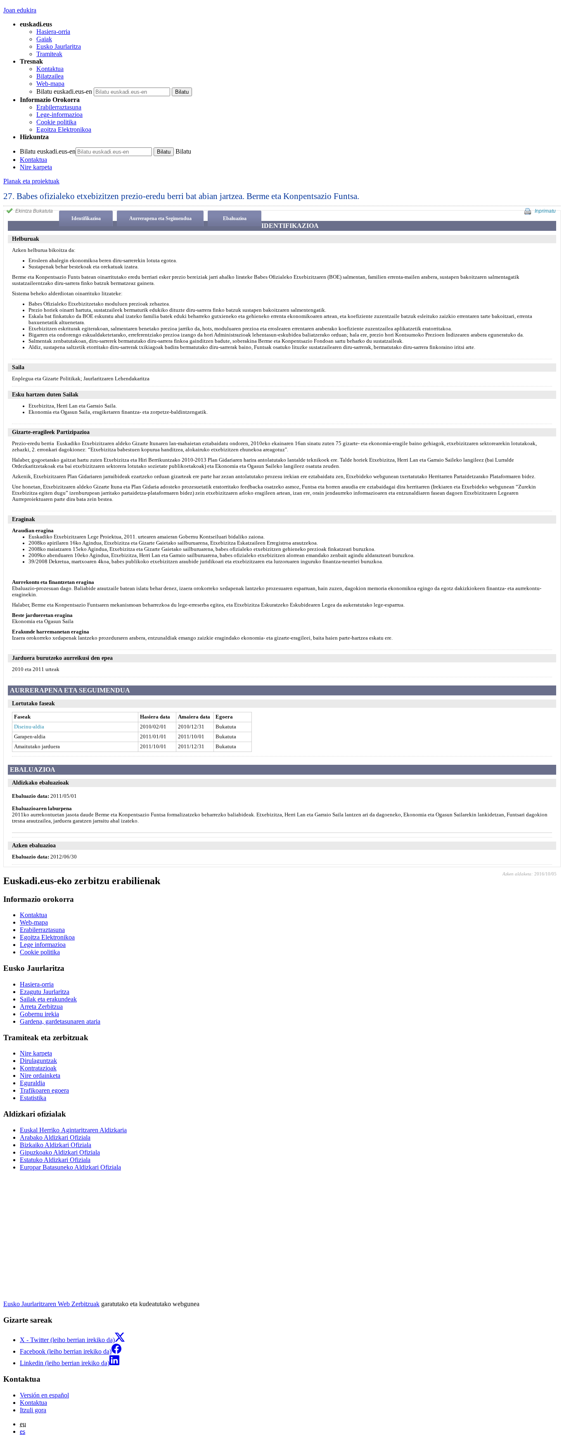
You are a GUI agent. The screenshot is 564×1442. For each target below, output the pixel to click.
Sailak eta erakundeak (48, 999)
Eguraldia (32, 1082)
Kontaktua (50, 68)
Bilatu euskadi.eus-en (64, 91)
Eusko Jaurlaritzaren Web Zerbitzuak (51, 1303)
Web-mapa (50, 83)
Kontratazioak (38, 1068)
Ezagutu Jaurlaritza (44, 991)
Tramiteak (49, 53)
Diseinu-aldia (29, 727)
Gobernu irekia (39, 1013)
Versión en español (44, 1395)
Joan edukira (19, 10)
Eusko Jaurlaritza (58, 46)
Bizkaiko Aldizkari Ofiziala (55, 1144)
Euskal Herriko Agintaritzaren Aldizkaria (73, 1130)
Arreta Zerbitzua (41, 1006)
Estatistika (33, 1097)
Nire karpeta (36, 167)
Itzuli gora (33, 1410)
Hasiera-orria (53, 31)
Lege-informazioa (59, 114)
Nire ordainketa (40, 1075)
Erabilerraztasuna (58, 107)
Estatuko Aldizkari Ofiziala (55, 1159)
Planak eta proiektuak (31, 181)
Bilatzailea (50, 76)
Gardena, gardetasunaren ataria (60, 1021)
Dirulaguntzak (38, 1060)
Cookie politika (56, 122)
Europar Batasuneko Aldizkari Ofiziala (70, 1167)
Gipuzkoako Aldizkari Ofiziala (60, 1152)
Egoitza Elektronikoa (63, 129)
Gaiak (44, 39)
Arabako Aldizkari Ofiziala (55, 1137)
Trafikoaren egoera (44, 1090)
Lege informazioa (43, 944)
